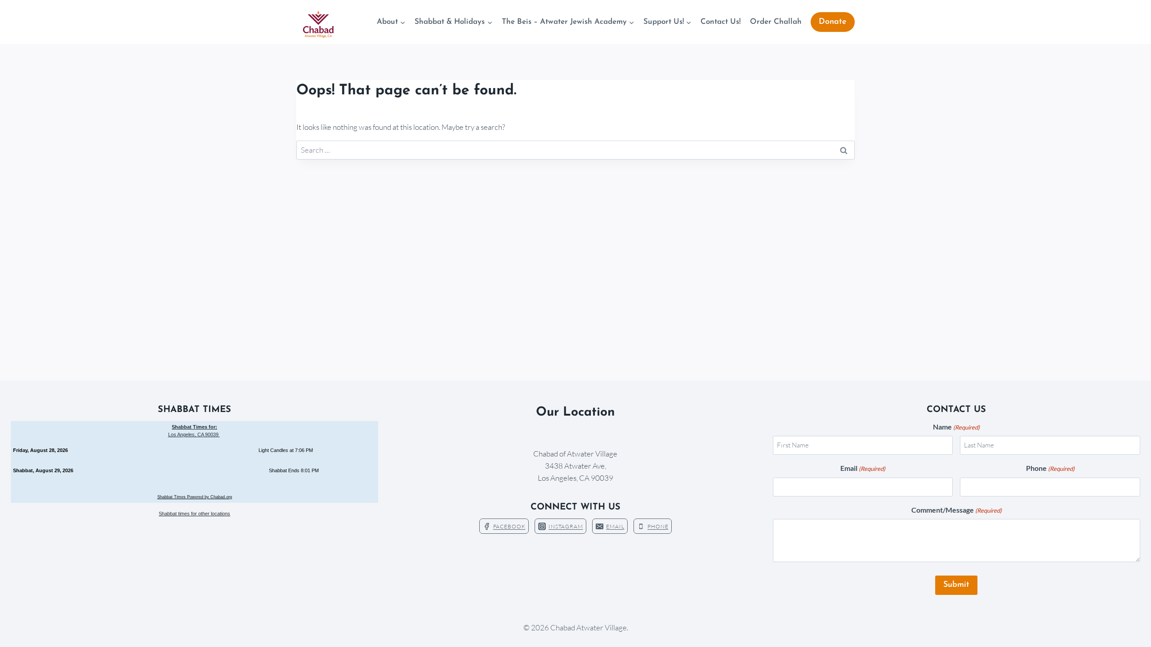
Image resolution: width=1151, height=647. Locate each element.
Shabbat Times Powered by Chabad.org (194, 497)
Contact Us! (720, 22)
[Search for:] (575, 150)
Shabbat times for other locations (194, 513)
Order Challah (776, 22)
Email (862, 468)
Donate (833, 22)
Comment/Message (956, 509)
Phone (1050, 468)
